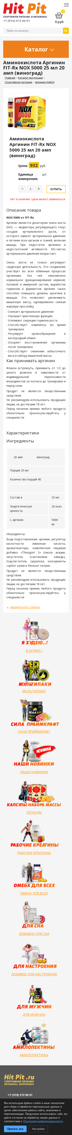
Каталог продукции (30, 77)
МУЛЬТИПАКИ (34, 691)
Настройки (38, 1128)
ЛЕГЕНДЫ (34, 812)
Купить (56, 189)
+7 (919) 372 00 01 (16, 21)
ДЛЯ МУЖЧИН (34, 1014)
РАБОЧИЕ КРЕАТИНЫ (34, 853)
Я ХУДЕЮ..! (34, 651)
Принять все (15, 1128)
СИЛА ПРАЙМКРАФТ (34, 731)
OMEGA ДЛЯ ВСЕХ (34, 893)
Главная (10, 77)
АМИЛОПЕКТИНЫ (34, 1055)
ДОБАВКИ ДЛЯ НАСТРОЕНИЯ (34, 974)
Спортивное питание (18, 82)
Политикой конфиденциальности (43, 1121)
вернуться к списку (25, 607)
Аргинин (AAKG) (44, 82)
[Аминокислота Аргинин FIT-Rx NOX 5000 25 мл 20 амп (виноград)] (28, 113)
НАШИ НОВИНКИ (34, 772)
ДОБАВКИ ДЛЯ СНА (34, 934)
